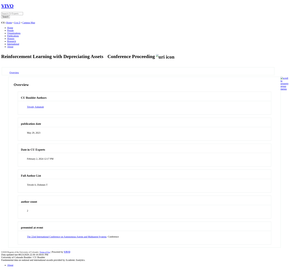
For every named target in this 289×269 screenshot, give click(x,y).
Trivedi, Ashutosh (35, 107)
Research (11, 41)
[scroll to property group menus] (285, 89)
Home (9, 22)
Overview (14, 72)
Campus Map (28, 22)
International (13, 44)
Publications (13, 36)
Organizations (13, 33)
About (10, 46)
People (10, 30)
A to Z (17, 22)
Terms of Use (45, 252)
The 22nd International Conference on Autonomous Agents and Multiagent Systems (67, 236)
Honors (10, 38)
